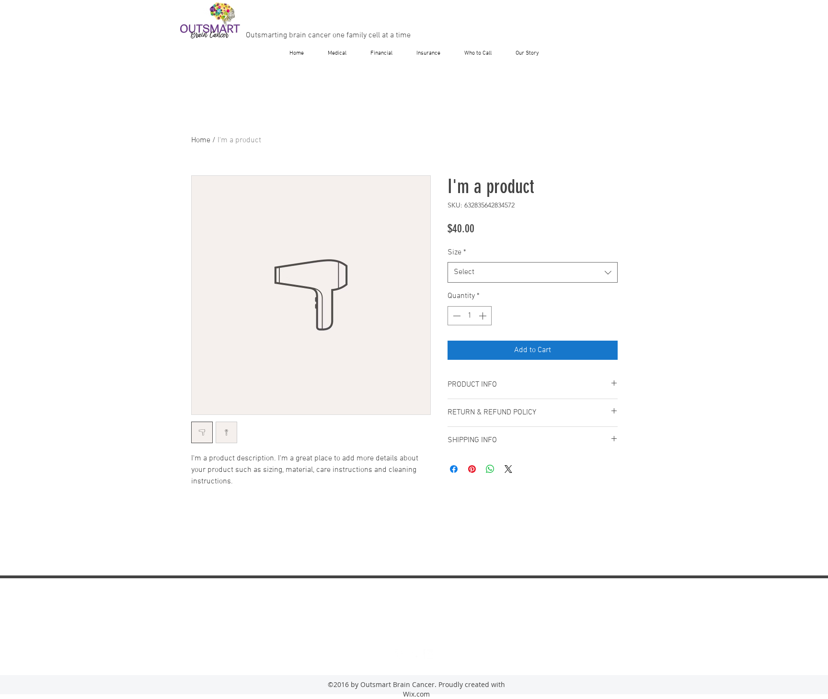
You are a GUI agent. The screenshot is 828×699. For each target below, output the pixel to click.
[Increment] (483, 316)
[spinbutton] (469, 316)
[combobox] (533, 272)
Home (200, 140)
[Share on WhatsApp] (490, 469)
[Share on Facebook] (454, 469)
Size (457, 252)
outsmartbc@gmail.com (415, 621)
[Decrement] (455, 316)
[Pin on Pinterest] (472, 469)
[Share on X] (508, 469)
